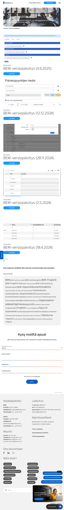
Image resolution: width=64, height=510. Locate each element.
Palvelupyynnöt (26, 304)
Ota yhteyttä (50, 2)
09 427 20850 (13, 407)
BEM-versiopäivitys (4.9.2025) (27, 68)
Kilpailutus (23, 297)
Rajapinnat (35, 308)
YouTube (13, 453)
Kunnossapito (10, 300)
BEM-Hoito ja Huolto (17, 280)
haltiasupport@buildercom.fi (12, 423)
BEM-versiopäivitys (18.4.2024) (28, 247)
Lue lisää (12, 73)
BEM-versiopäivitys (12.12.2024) (28, 113)
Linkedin (9, 453)
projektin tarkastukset (42, 304)
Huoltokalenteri (12, 294)
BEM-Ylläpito (23, 287)
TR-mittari (7, 479)
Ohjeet (37, 300)
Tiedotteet (37, 315)
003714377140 (45, 409)
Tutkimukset (18, 319)
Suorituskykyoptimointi (25, 311)
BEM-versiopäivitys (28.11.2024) (28, 158)
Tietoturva (47, 315)
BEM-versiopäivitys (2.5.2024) (27, 202)
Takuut (32, 315)
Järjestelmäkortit (28, 293)
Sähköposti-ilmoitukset (23, 315)
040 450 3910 (12, 435)
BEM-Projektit (49, 279)
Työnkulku (38, 319)
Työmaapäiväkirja (29, 319)
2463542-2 (42, 405)
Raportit (43, 307)
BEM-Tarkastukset (29, 283)
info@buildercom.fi (16, 439)
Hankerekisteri (39, 290)
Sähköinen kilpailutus (41, 311)
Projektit (21, 307)
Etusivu (5, 28)
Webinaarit (7, 482)
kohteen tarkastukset (34, 297)
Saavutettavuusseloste (40, 433)
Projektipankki (11, 308)
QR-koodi (28, 308)
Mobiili (32, 300)
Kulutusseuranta (49, 297)
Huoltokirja (7, 464)
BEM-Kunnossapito (33, 280)
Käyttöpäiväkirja (9, 475)
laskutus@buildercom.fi (39, 412)
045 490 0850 (13, 419)
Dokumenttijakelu (10, 290)
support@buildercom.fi (19, 409)
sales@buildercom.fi (16, 437)
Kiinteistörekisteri (43, 294)
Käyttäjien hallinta (22, 300)
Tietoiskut (31, 482)
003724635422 (40, 407)
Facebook (4, 453)
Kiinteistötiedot (12, 297)
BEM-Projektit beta (14, 283)
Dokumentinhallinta (40, 286)
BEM (7, 279)
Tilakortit (9, 319)
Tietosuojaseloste (38, 436)
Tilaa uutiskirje (37, 429)
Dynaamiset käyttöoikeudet (24, 290)
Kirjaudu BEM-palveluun (35, 2)
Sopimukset (11, 311)
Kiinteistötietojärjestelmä (12, 471)
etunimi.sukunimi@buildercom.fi (13, 441)
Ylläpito (8, 322)
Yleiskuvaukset (47, 319)
